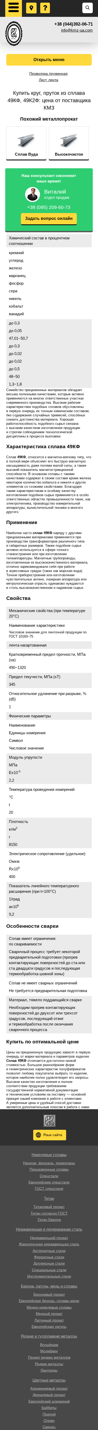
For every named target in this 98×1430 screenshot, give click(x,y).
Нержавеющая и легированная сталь (49, 1229)
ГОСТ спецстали (49, 1188)
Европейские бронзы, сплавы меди (49, 1301)
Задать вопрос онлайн (49, 218)
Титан (49, 1198)
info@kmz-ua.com (77, 30)
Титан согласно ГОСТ (49, 1213)
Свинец (49, 1427)
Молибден (49, 1351)
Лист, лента (48, 80)
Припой (49, 1414)
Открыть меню (49, 59)
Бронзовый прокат (49, 1294)
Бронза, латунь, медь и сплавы (49, 1286)
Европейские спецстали (49, 1182)
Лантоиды (49, 1370)
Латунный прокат (49, 1320)
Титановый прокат (49, 1207)
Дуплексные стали (49, 1263)
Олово (49, 1420)
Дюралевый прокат (49, 1395)
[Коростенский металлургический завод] (13, 33)
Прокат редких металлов (49, 1357)
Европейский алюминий (49, 1401)
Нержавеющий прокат (49, 1238)
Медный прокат (49, 1313)
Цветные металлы (49, 1380)
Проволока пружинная (48, 73)
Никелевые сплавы (49, 1154)
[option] (26, 143)
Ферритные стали (49, 1257)
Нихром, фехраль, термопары (49, 1163)
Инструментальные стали (49, 1276)
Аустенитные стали (49, 1251)
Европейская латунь (49, 1326)
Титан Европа (49, 1219)
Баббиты (49, 1408)
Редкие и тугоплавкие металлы (49, 1336)
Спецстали (49, 1176)
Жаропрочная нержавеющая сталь (49, 1244)
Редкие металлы (49, 1364)
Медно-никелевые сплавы (49, 1307)
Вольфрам (49, 1345)
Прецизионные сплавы (49, 1169)
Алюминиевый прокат (49, 1388)
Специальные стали (49, 1270)
